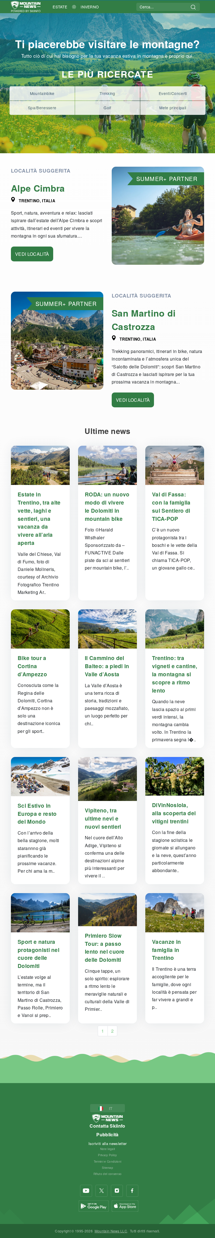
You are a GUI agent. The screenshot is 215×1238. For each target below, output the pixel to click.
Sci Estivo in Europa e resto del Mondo (37, 814)
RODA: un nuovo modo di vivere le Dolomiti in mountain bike (107, 506)
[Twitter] (101, 1191)
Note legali (107, 1149)
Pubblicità (107, 1134)
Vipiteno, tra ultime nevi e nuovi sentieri (103, 818)
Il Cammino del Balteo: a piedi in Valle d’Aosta (107, 666)
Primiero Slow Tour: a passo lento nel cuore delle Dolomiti (105, 947)
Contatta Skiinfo (107, 1126)
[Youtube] (86, 1191)
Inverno (90, 7)
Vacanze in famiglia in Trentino (166, 950)
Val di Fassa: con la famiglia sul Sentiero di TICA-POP (171, 506)
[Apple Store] (125, 1205)
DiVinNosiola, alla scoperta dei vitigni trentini (174, 813)
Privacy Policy (107, 1155)
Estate (60, 7)
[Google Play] (94, 1205)
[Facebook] (132, 1191)
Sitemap (107, 1167)
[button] (107, 1108)
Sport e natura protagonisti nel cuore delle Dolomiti (38, 954)
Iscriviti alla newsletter (107, 1143)
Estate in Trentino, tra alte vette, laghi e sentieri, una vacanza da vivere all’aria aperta (39, 518)
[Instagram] (117, 1191)
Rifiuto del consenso (107, 1174)
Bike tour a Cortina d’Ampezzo (32, 666)
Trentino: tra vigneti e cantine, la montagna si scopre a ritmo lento (174, 674)
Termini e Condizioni (107, 1161)
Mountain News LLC (111, 1230)
